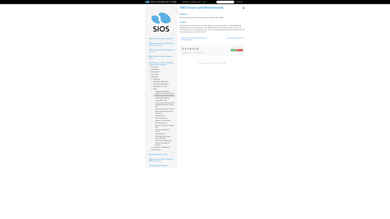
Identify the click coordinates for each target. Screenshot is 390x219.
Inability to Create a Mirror (162, 120)
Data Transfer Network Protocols (164, 109)
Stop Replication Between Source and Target (162, 137)
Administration (155, 72)
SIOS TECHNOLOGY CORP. (164, 2)
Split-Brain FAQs (160, 134)
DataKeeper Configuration (160, 81)
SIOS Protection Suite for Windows (161, 38)
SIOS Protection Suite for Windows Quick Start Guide (161, 44)
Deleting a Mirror (160, 115)
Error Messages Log (161, 118)
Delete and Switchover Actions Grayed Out (164, 112)
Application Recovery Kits (158, 154)
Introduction (154, 67)
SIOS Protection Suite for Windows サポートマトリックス (161, 160)
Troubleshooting (155, 149)
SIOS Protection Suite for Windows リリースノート (162, 50)
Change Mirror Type (161, 100)
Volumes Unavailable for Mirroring (162, 144)
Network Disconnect (161, 123)
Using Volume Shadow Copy (163, 140)
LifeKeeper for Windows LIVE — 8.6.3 (194, 2)
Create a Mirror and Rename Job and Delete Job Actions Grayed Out (164, 104)
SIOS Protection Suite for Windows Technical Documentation (161, 63)
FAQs (155, 89)
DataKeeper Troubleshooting (161, 147)
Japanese (239, 2)
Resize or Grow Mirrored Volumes (162, 130)
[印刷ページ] (243, 8)
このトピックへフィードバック (193, 52)
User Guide (154, 74)
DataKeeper (154, 76)
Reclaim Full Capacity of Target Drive (164, 126)
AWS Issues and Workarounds (164, 95)
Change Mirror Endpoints (162, 98)
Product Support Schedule (158, 165)
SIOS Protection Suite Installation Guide (160, 57)
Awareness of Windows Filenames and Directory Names (164, 92)
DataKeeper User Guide (160, 86)
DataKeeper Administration (161, 84)
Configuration (155, 69)
